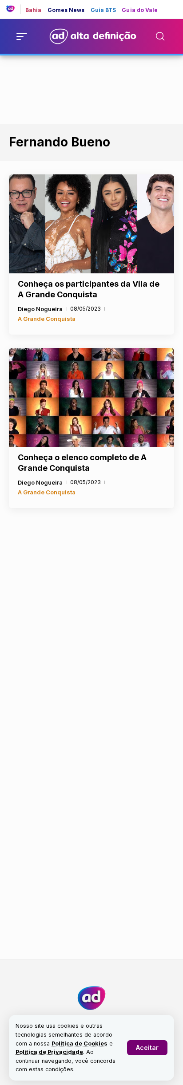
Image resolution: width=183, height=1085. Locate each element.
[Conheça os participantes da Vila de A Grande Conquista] (91, 223)
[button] (147, 1047)
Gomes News (66, 10)
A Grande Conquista (47, 318)
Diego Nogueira (40, 308)
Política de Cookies (79, 1043)
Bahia (33, 10)
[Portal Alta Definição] (91, 998)
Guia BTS (103, 10)
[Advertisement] (91, 88)
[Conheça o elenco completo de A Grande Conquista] (91, 397)
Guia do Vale (140, 10)
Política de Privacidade (49, 1052)
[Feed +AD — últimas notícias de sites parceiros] (13, 9)
